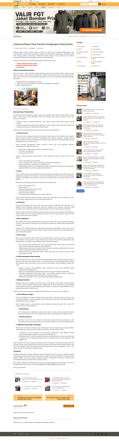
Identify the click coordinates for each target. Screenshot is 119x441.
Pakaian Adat (81, 66)
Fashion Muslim (82, 57)
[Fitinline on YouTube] (95, 434)
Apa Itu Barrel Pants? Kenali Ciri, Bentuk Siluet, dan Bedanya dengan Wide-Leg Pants (94, 135)
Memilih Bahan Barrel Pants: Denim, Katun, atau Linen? (93, 110)
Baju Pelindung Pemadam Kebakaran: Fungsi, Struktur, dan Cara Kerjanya (94, 143)
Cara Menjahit (96, 49)
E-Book (29, 7)
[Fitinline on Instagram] (99, 434)
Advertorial (96, 46)
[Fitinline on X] (106, 434)
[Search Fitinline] (99, 4)
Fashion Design (83, 36)
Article (43, 7)
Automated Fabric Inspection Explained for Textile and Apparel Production (93, 175)
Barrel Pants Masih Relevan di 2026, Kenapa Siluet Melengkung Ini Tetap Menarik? (94, 158)
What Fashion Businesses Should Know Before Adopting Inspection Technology (93, 126)
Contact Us (62, 4)
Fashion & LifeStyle (98, 52)
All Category (81, 46)
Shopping (42, 4)
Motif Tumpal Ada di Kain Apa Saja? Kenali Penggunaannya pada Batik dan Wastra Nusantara (93, 183)
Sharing (33, 4)
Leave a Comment (69, 406)
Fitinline (59, 438)
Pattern (36, 7)
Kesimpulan (20, 67)
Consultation (51, 7)
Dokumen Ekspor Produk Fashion (27, 65)
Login (22, 422)
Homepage (70, 36)
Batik (79, 49)
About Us (51, 4)
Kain (79, 61)
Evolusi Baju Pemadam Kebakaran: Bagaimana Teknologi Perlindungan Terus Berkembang (93, 167)
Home (14, 434)
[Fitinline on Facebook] (102, 434)
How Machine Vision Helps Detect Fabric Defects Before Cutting (93, 150)
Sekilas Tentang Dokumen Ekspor (27, 63)
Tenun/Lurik (96, 66)
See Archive (80, 191)
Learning (24, 4)
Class (59, 7)
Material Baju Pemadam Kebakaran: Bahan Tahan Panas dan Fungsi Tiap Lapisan (94, 118)
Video (23, 7)
